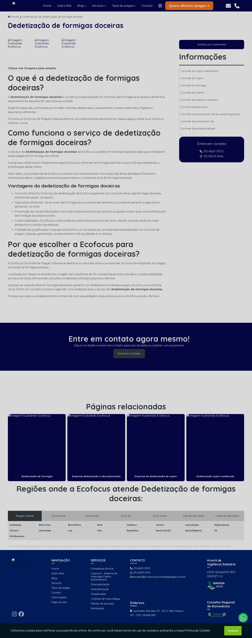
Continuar (233, 630)
